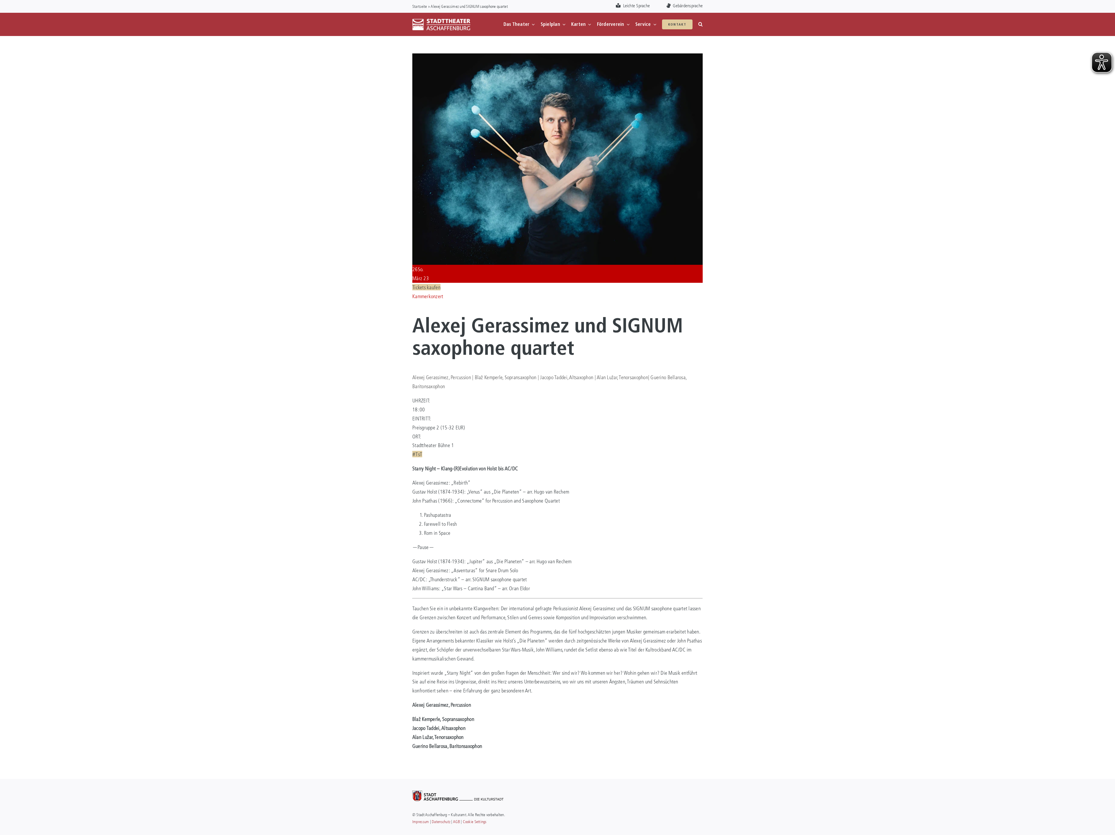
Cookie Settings (475, 821)
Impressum (420, 821)
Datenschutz (441, 821)
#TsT (417, 454)
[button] (700, 24)
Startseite (419, 6)
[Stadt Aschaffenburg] (457, 793)
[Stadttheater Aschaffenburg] (441, 21)
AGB (456, 821)
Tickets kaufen (426, 287)
